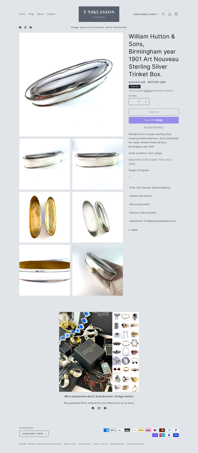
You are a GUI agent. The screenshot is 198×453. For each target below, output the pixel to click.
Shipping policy (117, 444)
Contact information (135, 444)
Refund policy (70, 444)
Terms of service (101, 444)
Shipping (147, 91)
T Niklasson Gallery (35, 444)
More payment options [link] (154, 127)
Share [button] (135, 230)
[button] (163, 14)
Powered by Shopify (52, 444)
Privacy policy (85, 444)
